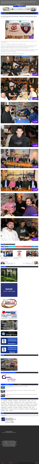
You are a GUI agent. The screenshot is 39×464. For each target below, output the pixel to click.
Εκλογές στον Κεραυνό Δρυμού (30, 257)
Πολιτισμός (3, 410)
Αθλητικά (7, 244)
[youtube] (37, 463)
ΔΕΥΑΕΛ (35, 402)
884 (4, 244)
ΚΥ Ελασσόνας (15, 407)
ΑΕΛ (35, 400)
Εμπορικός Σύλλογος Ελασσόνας (31, 405)
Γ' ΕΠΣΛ (23, 402)
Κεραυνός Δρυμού (12, 244)
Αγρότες (8, 402)
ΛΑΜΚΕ (30, 407)
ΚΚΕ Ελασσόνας (10, 407)
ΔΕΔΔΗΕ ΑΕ (30, 402)
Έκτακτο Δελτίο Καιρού (22, 400)
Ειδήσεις (2, 405)
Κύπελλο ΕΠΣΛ (25, 407)
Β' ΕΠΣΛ (20, 402)
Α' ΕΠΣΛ (32, 400)
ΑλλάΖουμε (16, 402)
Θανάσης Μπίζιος (3, 407)
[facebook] (35, 463)
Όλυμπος (28, 400)
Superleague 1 (10, 400)
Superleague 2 (16, 400)
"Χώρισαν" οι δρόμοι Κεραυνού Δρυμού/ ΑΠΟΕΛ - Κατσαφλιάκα (6, 258)
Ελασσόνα (6, 405)
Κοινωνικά (20, 407)
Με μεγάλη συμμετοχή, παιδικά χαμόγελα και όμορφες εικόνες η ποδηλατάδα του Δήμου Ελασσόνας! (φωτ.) (20, 390)
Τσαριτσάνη (11, 410)
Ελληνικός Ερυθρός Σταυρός (21, 405)
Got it (22, 4)
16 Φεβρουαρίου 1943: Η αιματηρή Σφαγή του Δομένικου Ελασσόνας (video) (16, 386)
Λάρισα (33, 407)
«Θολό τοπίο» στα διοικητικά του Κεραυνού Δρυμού (18, 258)
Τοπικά (7, 410)
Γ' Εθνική (26, 402)
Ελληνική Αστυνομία (12, 405)
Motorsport (5, 400)
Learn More (18, 4)
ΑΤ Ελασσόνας (3, 402)
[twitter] (36, 463)
